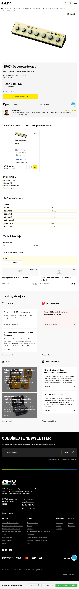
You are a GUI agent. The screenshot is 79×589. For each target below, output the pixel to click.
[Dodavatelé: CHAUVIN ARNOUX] (71, 14)
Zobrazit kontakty (7, 513)
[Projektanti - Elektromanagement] (19, 318)
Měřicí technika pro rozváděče (11, 531)
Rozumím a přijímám (66, 585)
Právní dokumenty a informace (37, 537)
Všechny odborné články (50, 421)
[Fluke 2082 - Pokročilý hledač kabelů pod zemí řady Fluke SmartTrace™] (19, 379)
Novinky (9, 361)
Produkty (6, 518)
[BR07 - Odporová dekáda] (38, 35)
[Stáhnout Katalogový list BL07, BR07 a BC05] (36, 283)
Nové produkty (6, 540)
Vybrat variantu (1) (20, 97)
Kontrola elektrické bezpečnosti (12, 526)
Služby (4, 534)
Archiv (4, 543)
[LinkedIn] (6, 550)
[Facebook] (3, 550)
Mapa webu (71, 526)
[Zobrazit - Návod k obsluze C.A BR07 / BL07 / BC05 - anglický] (58, 272)
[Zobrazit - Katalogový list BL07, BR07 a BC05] (20, 272)
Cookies (71, 523)
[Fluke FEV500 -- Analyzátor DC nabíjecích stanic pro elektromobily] (19, 405)
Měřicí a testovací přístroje (10, 523)
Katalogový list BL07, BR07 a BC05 (15, 277)
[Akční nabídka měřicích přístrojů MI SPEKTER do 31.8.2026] (59, 318)
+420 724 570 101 (70, 110)
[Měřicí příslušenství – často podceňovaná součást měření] (59, 378)
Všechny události (7, 355)
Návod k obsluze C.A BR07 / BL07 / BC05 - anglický (56, 278)
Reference (30, 534)
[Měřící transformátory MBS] (59, 402)
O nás (29, 518)
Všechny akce (46, 355)
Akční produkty (7, 537)
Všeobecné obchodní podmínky (37, 540)
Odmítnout (48, 585)
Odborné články (52, 361)
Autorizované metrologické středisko (39, 531)
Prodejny (59, 529)
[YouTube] (10, 550)
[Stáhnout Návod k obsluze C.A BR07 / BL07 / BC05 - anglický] (74, 283)
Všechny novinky (7, 421)
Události (9, 303)
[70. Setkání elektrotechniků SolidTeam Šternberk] (19, 340)
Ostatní (71, 518)
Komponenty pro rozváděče (11, 529)
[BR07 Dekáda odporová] (20, 135)
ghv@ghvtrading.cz (28, 502)
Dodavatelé (59, 523)
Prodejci (58, 526)
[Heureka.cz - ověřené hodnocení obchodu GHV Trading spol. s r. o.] (73, 104)
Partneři (60, 518)
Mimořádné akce (52, 303)
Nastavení (34, 585)
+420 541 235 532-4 (28, 499)
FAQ (28, 543)
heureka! (66, 558)
